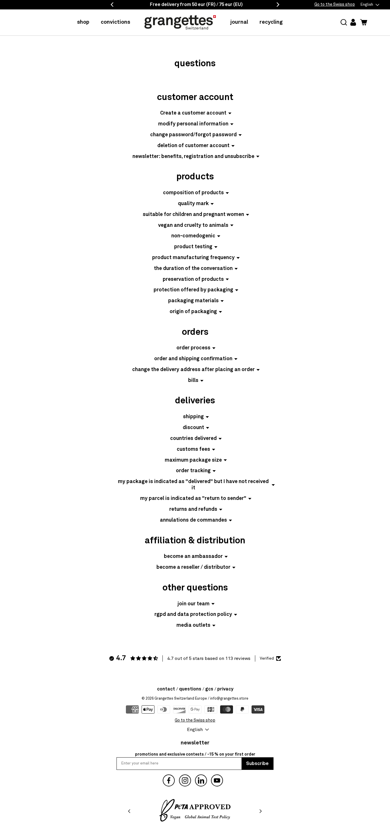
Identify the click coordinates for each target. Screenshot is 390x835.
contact (166, 689)
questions (190, 689)
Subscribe (257, 763)
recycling (271, 22)
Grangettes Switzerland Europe (180, 698)
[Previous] (129, 811)
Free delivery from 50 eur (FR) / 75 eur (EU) (196, 4)
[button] (343, 22)
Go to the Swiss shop (334, 5)
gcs (209, 689)
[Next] (260, 811)
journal (239, 22)
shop (83, 22)
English (367, 5)
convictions (115, 22)
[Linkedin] (201, 780)
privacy (225, 689)
